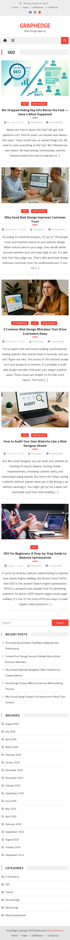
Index (25, 7)
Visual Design (12, 900)
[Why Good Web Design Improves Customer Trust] (35, 185)
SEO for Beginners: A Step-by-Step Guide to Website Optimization (35, 555)
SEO (25, 103)
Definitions (38, 7)
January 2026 (12, 762)
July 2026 (10, 731)
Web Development (15, 915)
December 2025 (14, 770)
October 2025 (12, 785)
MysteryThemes (55, 930)
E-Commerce (20, 323)
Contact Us (53, 7)
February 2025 (13, 824)
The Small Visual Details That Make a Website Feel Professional (32, 645)
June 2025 (11, 801)
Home (15, 7)
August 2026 (12, 724)
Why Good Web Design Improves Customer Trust (35, 219)
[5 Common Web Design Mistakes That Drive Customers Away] (35, 297)
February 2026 (13, 755)
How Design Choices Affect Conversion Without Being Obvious (34, 686)
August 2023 (12, 839)
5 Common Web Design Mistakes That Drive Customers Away (35, 331)
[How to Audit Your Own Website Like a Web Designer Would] (35, 409)
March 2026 (11, 747)
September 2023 (14, 832)
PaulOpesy (36, 122)
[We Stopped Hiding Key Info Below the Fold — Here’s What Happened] (35, 78)
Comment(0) (55, 122)
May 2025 (10, 809)
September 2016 (14, 855)
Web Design (39, 103)
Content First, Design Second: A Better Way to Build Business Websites (32, 659)
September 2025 (14, 793)
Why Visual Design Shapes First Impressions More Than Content (35, 699)
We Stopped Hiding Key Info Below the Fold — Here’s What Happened (35, 112)
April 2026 (11, 739)
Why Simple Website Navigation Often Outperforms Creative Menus (32, 672)
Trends (9, 892)
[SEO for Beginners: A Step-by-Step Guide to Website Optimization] (35, 522)
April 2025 (11, 816)
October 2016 (12, 847)
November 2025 (14, 778)
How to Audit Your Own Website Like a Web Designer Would (35, 443)
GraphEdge (35, 25)
